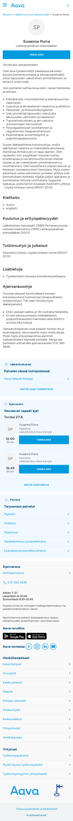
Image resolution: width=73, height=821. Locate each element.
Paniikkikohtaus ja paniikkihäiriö (25, 541)
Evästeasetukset (36, 815)
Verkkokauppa (12, 737)
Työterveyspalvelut (16, 755)
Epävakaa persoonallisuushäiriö (25, 551)
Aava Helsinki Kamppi (18, 379)
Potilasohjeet (11, 710)
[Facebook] (29, 647)
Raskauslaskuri (12, 719)
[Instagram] (37, 647)
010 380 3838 (17, 582)
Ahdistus (10, 523)
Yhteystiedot (11, 728)
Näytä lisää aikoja (36, 485)
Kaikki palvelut (12, 682)
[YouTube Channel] (53, 647)
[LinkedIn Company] (45, 647)
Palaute (8, 691)
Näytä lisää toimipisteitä (36, 389)
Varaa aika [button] (36, 54)
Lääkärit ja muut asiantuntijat (31, 14)
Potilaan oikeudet (14, 701)
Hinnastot (9, 673)
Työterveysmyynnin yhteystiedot (25, 774)
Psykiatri (9, 514)
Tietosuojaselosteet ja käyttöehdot (37, 808)
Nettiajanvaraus (13, 573)
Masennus (11, 532)
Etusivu (7, 14)
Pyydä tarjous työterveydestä (22, 765)
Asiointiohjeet (12, 664)
